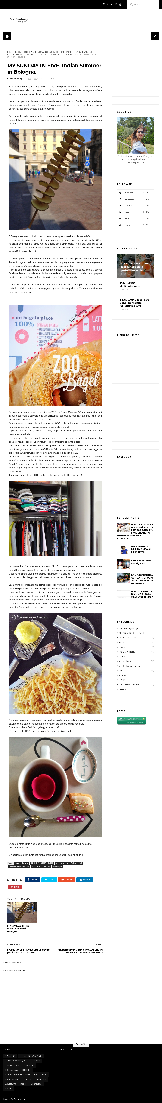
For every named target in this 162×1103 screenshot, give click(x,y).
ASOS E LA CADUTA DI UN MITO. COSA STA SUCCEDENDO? (142, 594)
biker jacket (36, 1084)
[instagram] (104, 4)
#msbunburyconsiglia (129, 628)
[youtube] (120, 4)
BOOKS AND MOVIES (128, 637)
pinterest (137, 219)
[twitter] (112, 4)
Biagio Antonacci (12, 1079)
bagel (18, 52)
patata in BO (41, 54)
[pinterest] (116, 4)
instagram (137, 193)
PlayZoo (55, 54)
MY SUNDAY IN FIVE (84, 52)
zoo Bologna (68, 54)
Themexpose (19, 1099)
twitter (137, 206)
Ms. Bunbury (125, 661)
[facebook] (107, 4)
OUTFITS (123, 670)
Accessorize (34, 1060)
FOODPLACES (125, 647)
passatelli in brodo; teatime (20, 54)
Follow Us (81, 1044)
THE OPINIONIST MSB (129, 684)
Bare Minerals (40, 1074)
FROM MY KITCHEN (127, 651)
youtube (137, 225)
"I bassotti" (10, 1056)
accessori (41, 1079)
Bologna (28, 52)
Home (9, 52)
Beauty (122, 642)
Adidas (8, 1065)
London (122, 656)
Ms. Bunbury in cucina (129, 665)
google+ (137, 212)
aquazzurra (10, 1084)
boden (8, 1088)
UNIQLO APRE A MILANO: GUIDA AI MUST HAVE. (141, 549)
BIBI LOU (26, 1070)
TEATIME (123, 680)
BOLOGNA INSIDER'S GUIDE (46, 52)
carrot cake (66, 52)
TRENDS (122, 689)
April (18, 1065)
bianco (23, 1084)
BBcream (29, 1065)
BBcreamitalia (11, 1070)
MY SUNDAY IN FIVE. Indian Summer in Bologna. (18, 928)
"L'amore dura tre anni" (31, 1056)
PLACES (122, 675)
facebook (137, 199)
